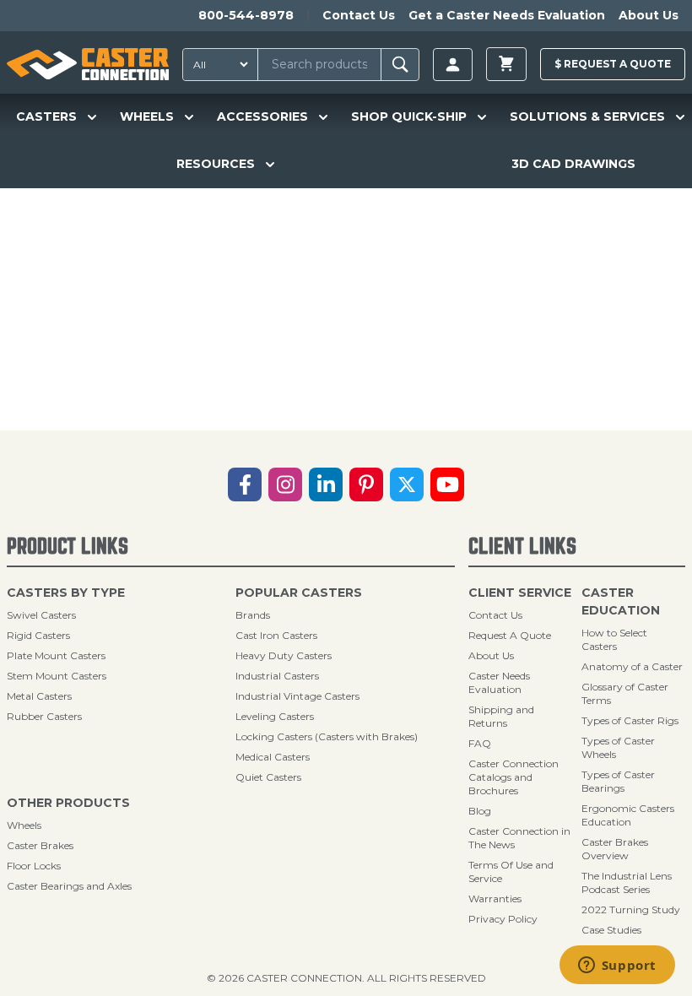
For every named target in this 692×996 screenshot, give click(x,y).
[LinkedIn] (326, 484)
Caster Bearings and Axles (69, 886)
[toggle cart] (506, 64)
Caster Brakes (40, 845)
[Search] (400, 64)
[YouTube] (447, 484)
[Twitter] (407, 484)
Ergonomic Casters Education (627, 815)
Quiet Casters (268, 777)
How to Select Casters (614, 639)
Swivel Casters (41, 615)
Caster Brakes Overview (614, 849)
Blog (479, 810)
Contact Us (358, 15)
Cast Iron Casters (276, 635)
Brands (252, 615)
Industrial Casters (277, 675)
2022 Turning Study (630, 909)
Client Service (519, 592)
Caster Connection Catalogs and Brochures (513, 777)
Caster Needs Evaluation (499, 682)
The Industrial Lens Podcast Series (626, 882)
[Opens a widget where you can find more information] (617, 966)
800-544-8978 (246, 15)
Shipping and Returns (501, 716)
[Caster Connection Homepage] (88, 64)
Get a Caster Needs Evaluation (506, 15)
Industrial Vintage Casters (297, 696)
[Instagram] (285, 484)
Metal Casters (39, 696)
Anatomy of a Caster (632, 666)
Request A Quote (509, 635)
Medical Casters (272, 756)
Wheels (24, 825)
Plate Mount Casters (56, 655)
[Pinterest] (366, 484)
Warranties (495, 898)
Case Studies (611, 929)
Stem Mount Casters (56, 675)
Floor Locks (34, 865)
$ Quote (612, 63)
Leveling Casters (274, 716)
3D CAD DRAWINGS (573, 163)
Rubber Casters (44, 716)
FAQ (479, 743)
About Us (648, 15)
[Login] (453, 64)
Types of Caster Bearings (618, 781)
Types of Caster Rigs (629, 720)
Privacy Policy (503, 918)
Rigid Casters (38, 635)
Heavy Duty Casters (283, 655)
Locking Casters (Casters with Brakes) (326, 736)
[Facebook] (245, 484)
